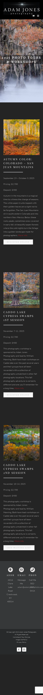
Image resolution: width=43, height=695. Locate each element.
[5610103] (21, 426)
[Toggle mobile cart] (33, 16)
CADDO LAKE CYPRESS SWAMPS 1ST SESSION (18, 316)
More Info (22, 235)
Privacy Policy (21, 642)
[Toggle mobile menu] (38, 16)
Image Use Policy (21, 639)
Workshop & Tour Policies (21, 637)
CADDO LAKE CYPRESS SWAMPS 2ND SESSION (18, 468)
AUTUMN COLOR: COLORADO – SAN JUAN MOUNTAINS (18, 163)
